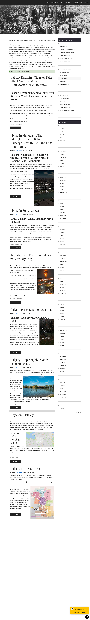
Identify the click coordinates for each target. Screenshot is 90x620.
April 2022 (62, 276)
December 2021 (63, 287)
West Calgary (63, 81)
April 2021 (62, 310)
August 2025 (62, 160)
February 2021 (63, 316)
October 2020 (63, 328)
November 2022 (63, 255)
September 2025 (63, 157)
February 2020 (63, 351)
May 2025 (62, 169)
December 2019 (63, 356)
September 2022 (63, 261)
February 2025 (63, 177)
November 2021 (63, 290)
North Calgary (63, 75)
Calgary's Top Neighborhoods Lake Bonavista (29, 361)
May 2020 (62, 342)
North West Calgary (64, 87)
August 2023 (62, 229)
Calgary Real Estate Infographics (67, 52)
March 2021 (62, 313)
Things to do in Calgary (65, 104)
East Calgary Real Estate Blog (66, 93)
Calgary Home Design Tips (65, 113)
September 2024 (63, 192)
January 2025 (63, 180)
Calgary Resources (64, 98)
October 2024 (63, 189)
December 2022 (63, 252)
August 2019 (62, 368)
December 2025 (63, 149)
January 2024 (63, 215)
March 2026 (62, 140)
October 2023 (63, 224)
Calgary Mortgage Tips (65, 107)
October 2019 (63, 362)
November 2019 (63, 359)
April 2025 (62, 172)
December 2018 (63, 391)
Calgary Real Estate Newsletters (67, 49)
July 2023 (62, 232)
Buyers (53, 2)
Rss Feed (79, 412)
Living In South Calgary (25, 210)
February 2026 (63, 143)
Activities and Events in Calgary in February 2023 (30, 257)
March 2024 (62, 209)
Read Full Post (16, 128)
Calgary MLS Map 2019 (25, 469)
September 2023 (63, 226)
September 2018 (63, 400)
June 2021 (62, 304)
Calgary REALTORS (64, 67)
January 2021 (62, 319)
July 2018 (62, 405)
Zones (64, 2)
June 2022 (62, 270)
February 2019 (63, 385)
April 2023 (62, 241)
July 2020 (62, 336)
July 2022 (62, 267)
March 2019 (62, 382)
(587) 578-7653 (84, 2)
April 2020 (62, 345)
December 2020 (63, 322)
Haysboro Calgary (22, 415)
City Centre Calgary (64, 84)
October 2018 (63, 397)
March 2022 (62, 278)
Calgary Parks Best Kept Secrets (31, 309)
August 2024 (63, 195)
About (70, 2)
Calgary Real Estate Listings (66, 61)
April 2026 (62, 137)
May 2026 (62, 134)
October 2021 (63, 293)
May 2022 (62, 273)
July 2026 (62, 128)
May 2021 (62, 307)
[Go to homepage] (7, 2)
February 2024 (63, 212)
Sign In (76, 2)
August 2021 (62, 299)
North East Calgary (64, 72)
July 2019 (62, 371)
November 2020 (63, 325)
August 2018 (62, 403)
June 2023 (62, 235)
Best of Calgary (63, 46)
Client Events (63, 64)
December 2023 (63, 218)
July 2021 (62, 302)
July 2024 (62, 198)
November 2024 (63, 186)
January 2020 (63, 353)
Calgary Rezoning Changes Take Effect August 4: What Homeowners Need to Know (31, 81)
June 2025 (62, 166)
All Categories (63, 43)
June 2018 (62, 408)
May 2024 (62, 203)
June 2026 (62, 131)
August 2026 (62, 125)
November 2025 (63, 151)
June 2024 (62, 201)
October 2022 (63, 258)
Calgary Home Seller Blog (65, 55)
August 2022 (62, 264)
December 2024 (63, 183)
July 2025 (62, 163)
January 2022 (63, 284)
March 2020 (62, 348)
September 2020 (63, 330)
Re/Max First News (64, 95)
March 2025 (62, 175)
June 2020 (62, 339)
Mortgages (62, 101)
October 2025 (63, 154)
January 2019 (63, 388)
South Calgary (63, 78)
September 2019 (63, 365)
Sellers (59, 2)
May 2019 (62, 377)
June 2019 (62, 374)
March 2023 (62, 244)
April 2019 (62, 379)
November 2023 (63, 221)
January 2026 (63, 146)
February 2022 (63, 281)
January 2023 (63, 250)
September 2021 (63, 296)
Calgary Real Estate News (65, 69)
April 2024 (62, 206)
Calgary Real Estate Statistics (67, 110)
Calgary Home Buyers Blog (66, 58)
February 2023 (63, 247)
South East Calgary (64, 90)
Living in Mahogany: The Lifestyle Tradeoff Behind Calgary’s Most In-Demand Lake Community (31, 141)
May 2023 (62, 238)
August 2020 (62, 333)
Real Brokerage (63, 116)
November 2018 (63, 394)
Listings (47, 2)
